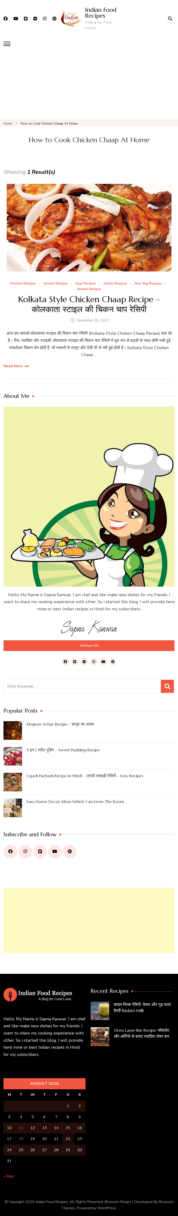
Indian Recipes (115, 283)
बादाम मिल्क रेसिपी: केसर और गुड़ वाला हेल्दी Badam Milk (142, 1007)
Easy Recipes (86, 283)
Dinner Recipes (56, 283)
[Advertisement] (89, 84)
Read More (13, 366)
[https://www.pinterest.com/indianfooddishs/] (69, 852)
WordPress (106, 1208)
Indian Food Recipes (100, 12)
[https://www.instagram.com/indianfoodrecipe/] (25, 852)
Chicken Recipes (23, 283)
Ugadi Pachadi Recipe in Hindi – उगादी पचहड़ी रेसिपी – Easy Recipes (85, 775)
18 (21, 1138)
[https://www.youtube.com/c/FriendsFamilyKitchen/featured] (55, 852)
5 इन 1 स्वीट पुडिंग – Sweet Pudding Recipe (63, 750)
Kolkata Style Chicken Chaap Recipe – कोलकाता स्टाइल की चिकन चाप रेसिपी (89, 304)
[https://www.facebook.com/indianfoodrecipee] (10, 852)
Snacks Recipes (89, 289)
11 (21, 1127)
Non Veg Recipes (148, 283)
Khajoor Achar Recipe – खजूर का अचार (60, 724)
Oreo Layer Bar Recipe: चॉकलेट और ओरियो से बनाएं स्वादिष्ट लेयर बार (141, 1033)
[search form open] (170, 19)
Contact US (89, 645)
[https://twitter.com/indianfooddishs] (40, 852)
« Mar (8, 1176)
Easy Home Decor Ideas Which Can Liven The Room (75, 801)
